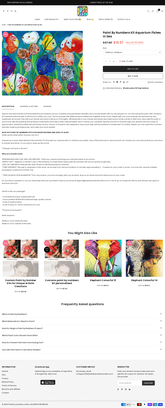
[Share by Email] (127, 82)
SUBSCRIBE (148, 383)
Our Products (51, 19)
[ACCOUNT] (153, 11)
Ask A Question (156, 82)
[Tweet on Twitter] (117, 82)
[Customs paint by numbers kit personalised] (61, 258)
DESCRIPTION (8, 106)
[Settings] (161, 11)
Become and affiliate (11, 389)
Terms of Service (9, 385)
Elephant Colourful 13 (103, 280)
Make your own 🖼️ (72, 19)
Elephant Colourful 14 (144, 280)
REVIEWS (47, 106)
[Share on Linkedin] (124, 82)
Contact (5, 393)
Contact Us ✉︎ (123, 19)
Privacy (5, 378)
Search (5, 371)
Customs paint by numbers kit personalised (62, 282)
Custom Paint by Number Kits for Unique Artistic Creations (20, 283)
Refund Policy (8, 382)
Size (104, 48)
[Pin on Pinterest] (120, 82)
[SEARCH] (148, 11)
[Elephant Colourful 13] (103, 258)
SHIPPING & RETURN (29, 106)
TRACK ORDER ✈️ (105, 19)
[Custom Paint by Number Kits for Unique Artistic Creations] (20, 258)
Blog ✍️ (90, 19)
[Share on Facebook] (114, 82)
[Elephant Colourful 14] (144, 258)
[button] (157, 11)
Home (37, 19)
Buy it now (133, 76)
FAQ (3, 375)
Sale (5, 34)
